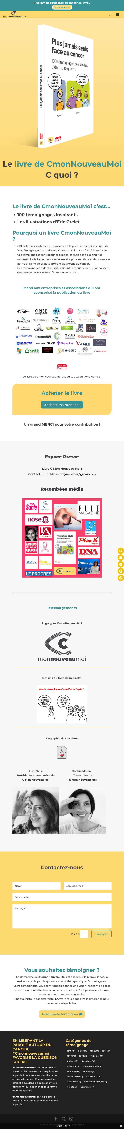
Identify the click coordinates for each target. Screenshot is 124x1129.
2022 (71, 1056)
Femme (73, 1071)
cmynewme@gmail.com (78, 474)
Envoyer (101, 934)
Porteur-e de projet (95, 1081)
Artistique (88, 1061)
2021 (106, 1051)
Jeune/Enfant (75, 1076)
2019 (82, 1051)
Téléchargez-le (62, 7)
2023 (83, 1056)
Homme (89, 1071)
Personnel (74, 1081)
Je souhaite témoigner (59, 1014)
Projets (72, 1087)
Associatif (73, 1066)
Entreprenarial (92, 1066)
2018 (71, 1051)
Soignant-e (87, 1087)
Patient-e (93, 1076)
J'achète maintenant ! (62, 405)
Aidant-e (97, 1056)
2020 (94, 1051)
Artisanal (72, 1061)
